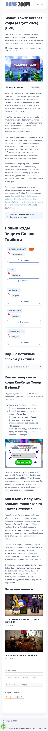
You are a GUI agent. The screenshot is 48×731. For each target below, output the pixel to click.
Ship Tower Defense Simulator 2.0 (28, 202)
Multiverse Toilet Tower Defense (18, 199)
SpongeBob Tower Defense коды (25, 196)
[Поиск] (38, 4)
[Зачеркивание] (15, 684)
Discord (35, 524)
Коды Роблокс (35, 48)
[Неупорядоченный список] (20, 684)
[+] (25, 684)
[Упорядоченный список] (17, 684)
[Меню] (42, 4)
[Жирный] (6, 684)
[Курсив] (9, 684)
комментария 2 (11, 51)
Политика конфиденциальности (22, 728)
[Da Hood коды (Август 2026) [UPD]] (24, 641)
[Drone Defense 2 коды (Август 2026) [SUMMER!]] (24, 605)
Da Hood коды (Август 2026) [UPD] (21, 655)
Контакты (42, 728)
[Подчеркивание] (12, 684)
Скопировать (25, 260)
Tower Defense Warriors (16, 205)
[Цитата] (23, 684)
